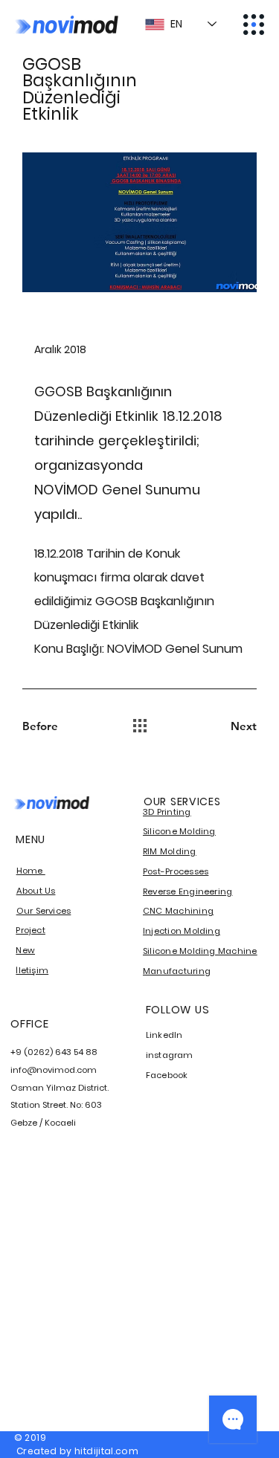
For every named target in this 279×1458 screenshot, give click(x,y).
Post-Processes (175, 871)
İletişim (32, 970)
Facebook (167, 1075)
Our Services (43, 911)
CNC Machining (178, 911)
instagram (169, 1055)
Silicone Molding (179, 831)
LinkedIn (164, 1035)
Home (30, 871)
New (25, 950)
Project (30, 930)
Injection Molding (181, 931)
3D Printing (167, 812)
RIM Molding (169, 851)
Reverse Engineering (187, 891)
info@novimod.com (53, 1070)
